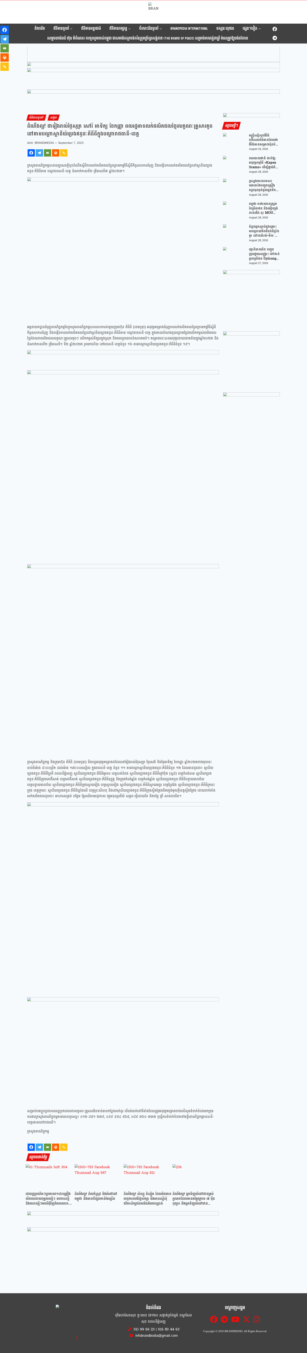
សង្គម (54, 117)
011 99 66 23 (144, 1329)
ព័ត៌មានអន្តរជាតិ (91, 28)
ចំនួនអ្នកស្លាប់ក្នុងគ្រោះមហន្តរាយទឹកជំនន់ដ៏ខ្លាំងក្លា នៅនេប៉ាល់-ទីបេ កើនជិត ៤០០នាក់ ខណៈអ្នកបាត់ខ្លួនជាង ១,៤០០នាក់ (264, 231)
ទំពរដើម (39, 28)
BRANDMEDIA (44, 142)
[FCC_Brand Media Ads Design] (123, 1218)
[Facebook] (274, 29)
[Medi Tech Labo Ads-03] (251, 359)
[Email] (47, 153)
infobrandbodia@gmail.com (156, 1336)
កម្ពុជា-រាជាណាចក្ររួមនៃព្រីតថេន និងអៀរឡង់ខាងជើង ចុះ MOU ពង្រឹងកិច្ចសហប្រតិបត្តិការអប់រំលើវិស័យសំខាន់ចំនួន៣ (263, 208)
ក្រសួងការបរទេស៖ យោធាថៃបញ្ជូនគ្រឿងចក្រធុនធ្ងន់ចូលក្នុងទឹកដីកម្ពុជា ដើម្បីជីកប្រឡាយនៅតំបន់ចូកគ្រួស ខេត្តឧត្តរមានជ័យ (263, 185)
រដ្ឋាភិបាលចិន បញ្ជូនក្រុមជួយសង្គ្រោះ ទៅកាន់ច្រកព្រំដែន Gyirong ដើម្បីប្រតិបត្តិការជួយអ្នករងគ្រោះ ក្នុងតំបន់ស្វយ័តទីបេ (264, 254)
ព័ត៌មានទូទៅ (36, 117)
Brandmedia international (189, 28)
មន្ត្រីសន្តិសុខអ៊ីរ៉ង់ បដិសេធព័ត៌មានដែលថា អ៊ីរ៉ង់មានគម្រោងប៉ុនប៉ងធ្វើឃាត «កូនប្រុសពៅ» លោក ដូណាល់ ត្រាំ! (263, 140)
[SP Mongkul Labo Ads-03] (251, 420)
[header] (123, 358)
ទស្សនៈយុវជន (225, 28)
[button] (153, 57)
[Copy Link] (63, 153)
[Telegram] (274, 37)
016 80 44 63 (168, 1329)
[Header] (123, 1235)
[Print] (55, 153)
